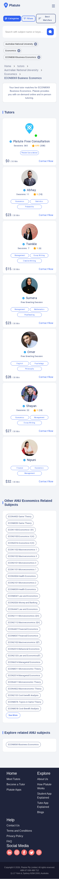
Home (7, 66)
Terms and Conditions (19, 830)
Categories (13, 18)
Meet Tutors (13, 779)
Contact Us (13, 825)
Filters (30, 18)
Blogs (40, 812)
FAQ (9, 841)
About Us (42, 779)
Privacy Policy (15, 836)
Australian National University (21, 70)
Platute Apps (14, 789)
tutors (21, 66)
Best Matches (47, 18)
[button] (20, 44)
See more (13, 715)
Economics (10, 74)
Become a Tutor (16, 784)
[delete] (50, 31)
